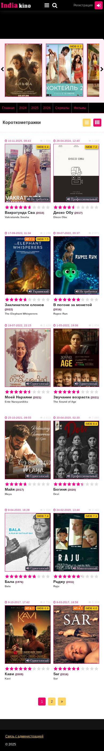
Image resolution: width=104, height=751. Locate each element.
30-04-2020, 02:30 (68, 417)
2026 (47, 108)
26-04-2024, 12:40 (68, 140)
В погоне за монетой (72, 309)
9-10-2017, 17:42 (19, 602)
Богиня (64, 491)
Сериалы (62, 108)
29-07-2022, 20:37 (68, 233)
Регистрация (83, 5)
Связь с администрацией (24, 736)
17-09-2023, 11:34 (19, 233)
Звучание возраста (76, 399)
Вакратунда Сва (24, 214)
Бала (14, 583)
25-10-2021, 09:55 (19, 417)
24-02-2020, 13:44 (68, 509)
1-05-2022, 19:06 (67, 325)
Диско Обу (67, 214)
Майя (14, 491)
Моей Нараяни (23, 399)
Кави (14, 676)
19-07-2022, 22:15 (19, 325)
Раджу (63, 583)
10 (48, 207)
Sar (60, 676)
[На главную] (20, 5)
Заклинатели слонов (24, 309)
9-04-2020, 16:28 (19, 509)
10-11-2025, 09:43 (19, 140)
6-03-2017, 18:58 (67, 602)
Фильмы (80, 108)
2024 (23, 108)
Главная (8, 108)
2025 (35, 108)
